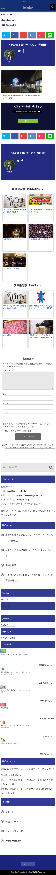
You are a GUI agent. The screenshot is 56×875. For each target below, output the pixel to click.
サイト (5, 412)
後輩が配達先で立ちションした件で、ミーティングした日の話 (40, 307)
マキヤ (10, 62)
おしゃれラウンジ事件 (11, 268)
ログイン (9, 812)
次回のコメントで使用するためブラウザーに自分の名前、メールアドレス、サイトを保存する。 (27, 425)
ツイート (4, 599)
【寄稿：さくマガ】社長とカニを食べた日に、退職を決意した (40, 336)
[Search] (51, 468)
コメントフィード (14, 831)
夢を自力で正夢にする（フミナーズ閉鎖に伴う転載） (27, 788)
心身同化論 (7, 239)
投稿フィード (11, 821)
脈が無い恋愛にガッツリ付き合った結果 (14, 654)
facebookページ (9, 606)
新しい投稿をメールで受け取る (18, 430)
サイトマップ (28, 864)
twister (28, 7)
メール (6, 403)
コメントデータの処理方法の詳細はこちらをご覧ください (30, 447)
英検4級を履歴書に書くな (9, 743)
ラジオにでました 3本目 (38, 239)
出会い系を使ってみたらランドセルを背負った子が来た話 (15, 726)
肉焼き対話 (7, 335)
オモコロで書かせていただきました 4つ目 (40, 210)
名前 (5, 394)
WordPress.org (13, 840)
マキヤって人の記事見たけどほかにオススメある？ (14, 210)
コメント (6, 370)
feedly (28, 121)
